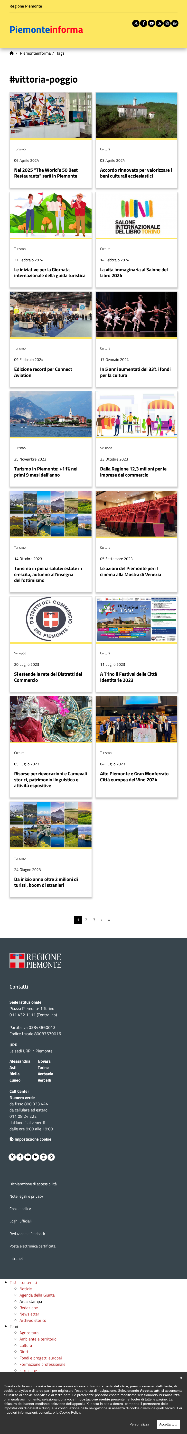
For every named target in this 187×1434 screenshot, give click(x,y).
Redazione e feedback (27, 1234)
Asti (12, 1067)
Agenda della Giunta (37, 1295)
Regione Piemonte (25, 6)
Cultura (25, 1345)
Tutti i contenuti (23, 1282)
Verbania (45, 1073)
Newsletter (29, 1314)
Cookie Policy (69, 1412)
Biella (14, 1073)
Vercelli (44, 1080)
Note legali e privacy (26, 1196)
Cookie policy (20, 1209)
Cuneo (14, 1080)
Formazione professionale (42, 1364)
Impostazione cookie (33, 1139)
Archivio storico (32, 1320)
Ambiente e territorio (37, 1339)
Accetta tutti (168, 1424)
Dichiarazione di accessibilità (33, 1184)
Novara (44, 1061)
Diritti (24, 1351)
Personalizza (139, 1424)
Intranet (16, 1258)
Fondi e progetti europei (40, 1358)
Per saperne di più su (51, 140)
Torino (43, 1067)
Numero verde (22, 1097)
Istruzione (28, 1370)
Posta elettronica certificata (32, 1246)
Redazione (28, 1307)
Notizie (25, 1288)
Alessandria (19, 1061)
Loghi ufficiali (20, 1221)
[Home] (11, 53)
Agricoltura (29, 1332)
